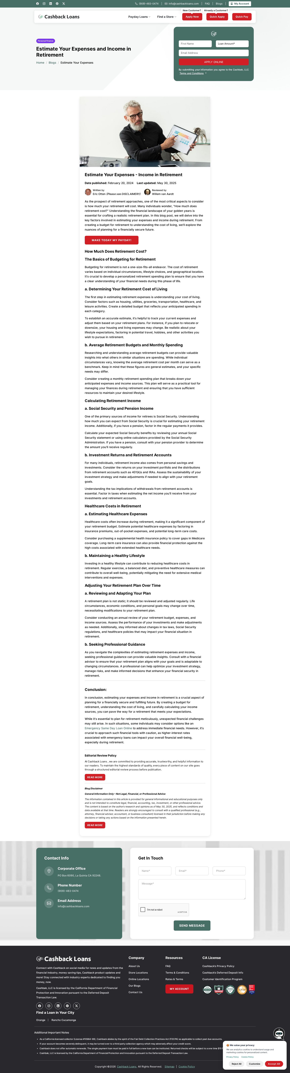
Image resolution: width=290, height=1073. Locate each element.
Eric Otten (99, 194)
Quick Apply (217, 16)
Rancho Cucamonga (64, 1020)
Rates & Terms (174, 979)
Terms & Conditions (177, 972)
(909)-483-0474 (150, 3)
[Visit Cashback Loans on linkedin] (58, 1006)
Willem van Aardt (163, 194)
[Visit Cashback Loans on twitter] (76, 1006)
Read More (95, 777)
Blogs (221, 3)
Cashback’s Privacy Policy (218, 966)
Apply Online (213, 62)
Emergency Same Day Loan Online (108, 728)
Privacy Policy (232, 1057)
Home (40, 62)
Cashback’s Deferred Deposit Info (222, 972)
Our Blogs (134, 985)
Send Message (192, 925)
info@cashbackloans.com (185, 3)
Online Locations (139, 979)
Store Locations (138, 972)
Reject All (236, 1064)
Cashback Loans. (127, 1066)
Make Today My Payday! (111, 240)
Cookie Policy (187, 1066)
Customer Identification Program (222, 979)
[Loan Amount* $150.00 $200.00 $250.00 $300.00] (232, 43)
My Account (241, 3)
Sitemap (169, 1066)
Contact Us (135, 992)
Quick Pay (242, 16)
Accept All (274, 1064)
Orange (40, 1020)
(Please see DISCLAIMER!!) (123, 194)
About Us (134, 966)
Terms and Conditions (192, 73)
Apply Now (192, 16)
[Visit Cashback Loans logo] (80, 959)
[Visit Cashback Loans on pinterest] (67, 1006)
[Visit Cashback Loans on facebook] (39, 1006)
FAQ (209, 3)
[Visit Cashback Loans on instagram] (48, 1006)
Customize (254, 1064)
